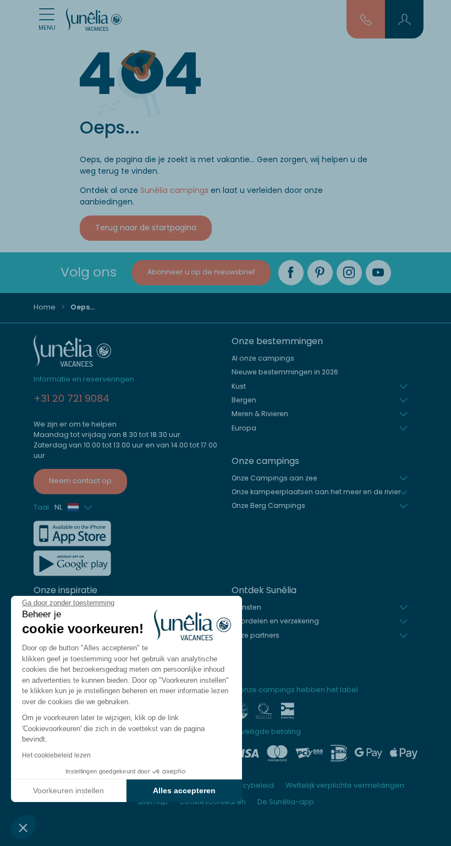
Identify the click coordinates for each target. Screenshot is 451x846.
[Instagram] (349, 272)
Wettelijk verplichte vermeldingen (344, 785)
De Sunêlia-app (285, 801)
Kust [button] (239, 386)
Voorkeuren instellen (68, 790)
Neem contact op (80, 480)
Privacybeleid (250, 785)
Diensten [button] (246, 607)
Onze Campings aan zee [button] (274, 478)
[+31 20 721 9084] (366, 18)
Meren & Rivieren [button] (260, 413)
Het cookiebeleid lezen (56, 755)
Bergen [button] (244, 400)
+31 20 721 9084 (71, 398)
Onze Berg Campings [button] (268, 505)
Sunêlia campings (174, 190)
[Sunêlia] (94, 19)
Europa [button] (244, 428)
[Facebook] (291, 272)
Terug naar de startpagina (145, 227)
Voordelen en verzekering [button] (275, 621)
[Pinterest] (320, 272)
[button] (23, 827)
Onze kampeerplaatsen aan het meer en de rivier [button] (316, 491)
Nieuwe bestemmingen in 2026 (285, 372)
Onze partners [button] (255, 635)
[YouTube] (378, 272)
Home (45, 307)
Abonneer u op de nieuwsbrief (201, 272)
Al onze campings (263, 358)
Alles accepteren (184, 790)
